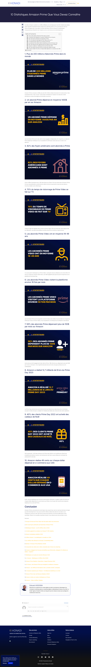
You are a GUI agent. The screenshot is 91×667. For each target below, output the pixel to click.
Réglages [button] (5, 663)
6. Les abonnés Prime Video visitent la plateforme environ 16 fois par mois (42, 42)
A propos (68, 633)
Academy (56, 1)
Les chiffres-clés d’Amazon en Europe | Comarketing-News (39, 540)
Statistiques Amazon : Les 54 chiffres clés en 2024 (37, 527)
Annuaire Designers (51, 644)
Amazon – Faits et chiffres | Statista (34, 580)
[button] (23, 25)
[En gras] (28, 611)
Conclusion (28, 50)
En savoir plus (6, 661)
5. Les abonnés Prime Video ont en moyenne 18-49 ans (39, 41)
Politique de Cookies (49, 663)
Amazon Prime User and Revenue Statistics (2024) (38, 574)
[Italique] (30, 611)
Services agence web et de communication (39, 1)
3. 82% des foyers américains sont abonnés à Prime (38, 38)
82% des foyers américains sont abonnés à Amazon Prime (39, 524)
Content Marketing (33, 637)
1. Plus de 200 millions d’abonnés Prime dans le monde (39, 35)
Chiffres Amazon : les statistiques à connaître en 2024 (38, 537)
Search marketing (33, 639)
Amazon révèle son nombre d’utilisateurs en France (38, 577)
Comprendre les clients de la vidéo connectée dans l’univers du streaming (43, 547)
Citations (49, 639)
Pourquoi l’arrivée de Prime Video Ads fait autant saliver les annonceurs (42, 521)
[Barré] (33, 611)
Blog (61, 1)
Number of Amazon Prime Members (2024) (36, 543)
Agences (49, 633)
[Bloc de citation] (39, 611)
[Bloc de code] (40, 611)
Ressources (59, 4)
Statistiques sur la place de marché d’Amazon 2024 (38, 555)
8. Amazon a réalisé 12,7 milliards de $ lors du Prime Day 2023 (40, 45)
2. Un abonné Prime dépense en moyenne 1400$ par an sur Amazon (41, 37)
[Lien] (42, 611)
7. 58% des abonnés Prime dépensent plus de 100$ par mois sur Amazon (42, 44)
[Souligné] (32, 611)
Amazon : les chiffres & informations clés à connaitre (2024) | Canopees (43, 567)
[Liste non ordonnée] (37, 611)
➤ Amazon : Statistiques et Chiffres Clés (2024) (37, 558)
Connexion (66, 602)
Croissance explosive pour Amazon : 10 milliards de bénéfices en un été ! (43, 570)
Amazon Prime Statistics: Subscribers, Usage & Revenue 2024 (40, 561)
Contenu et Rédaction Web (35, 633)
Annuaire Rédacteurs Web (53, 642)
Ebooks (49, 637)
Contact (67, 635)
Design (30, 635)
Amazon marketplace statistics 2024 (34, 534)
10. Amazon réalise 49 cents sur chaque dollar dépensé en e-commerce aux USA (44, 48)
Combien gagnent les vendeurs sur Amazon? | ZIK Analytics (40, 531)
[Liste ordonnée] (35, 611)
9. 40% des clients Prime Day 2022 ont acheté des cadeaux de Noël (41, 47)
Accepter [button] (10, 663)
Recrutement (32, 642)
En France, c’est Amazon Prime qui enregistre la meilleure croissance (42, 564)
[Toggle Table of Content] (59, 34)
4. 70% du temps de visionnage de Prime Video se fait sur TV (40, 40)
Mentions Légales (41, 663)
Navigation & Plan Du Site (71, 639)
